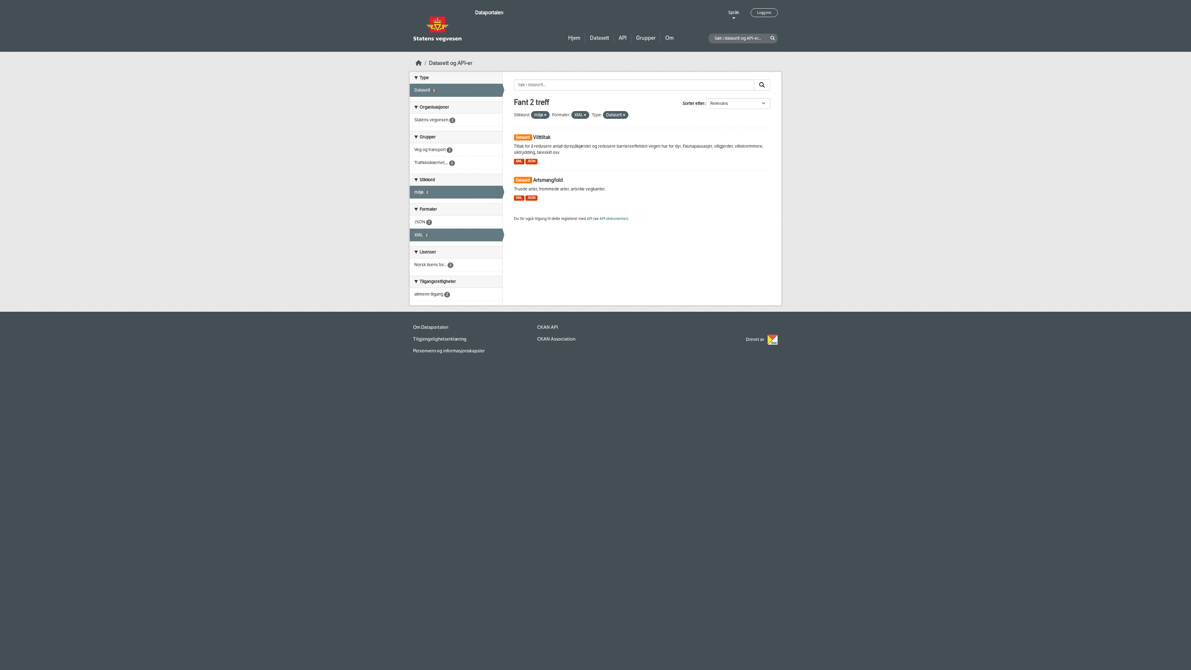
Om (669, 38)
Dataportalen (489, 13)
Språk (733, 12)
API (623, 38)
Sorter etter (693, 103)
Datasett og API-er (450, 63)
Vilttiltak (542, 137)
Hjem (574, 38)
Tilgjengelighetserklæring (439, 339)
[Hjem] (419, 63)
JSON (531, 161)
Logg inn (764, 13)
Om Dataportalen (430, 327)
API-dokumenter (613, 219)
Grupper (646, 38)
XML (519, 161)
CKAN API (547, 327)
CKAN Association (556, 339)
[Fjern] (545, 115)
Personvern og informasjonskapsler (449, 351)
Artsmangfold (548, 180)
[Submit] (762, 85)
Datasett (599, 38)
